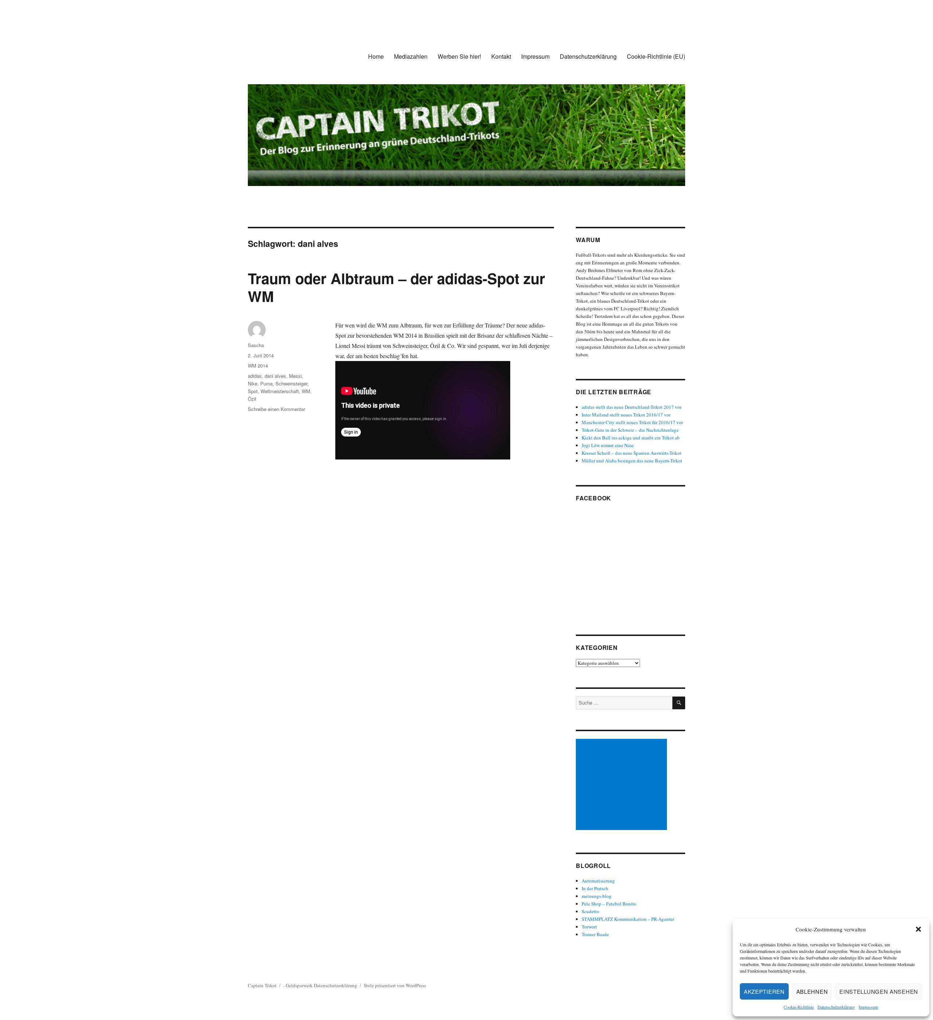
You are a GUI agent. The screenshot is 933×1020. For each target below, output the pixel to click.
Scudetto (590, 911)
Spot (253, 391)
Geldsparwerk (299, 985)
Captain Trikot (262, 985)
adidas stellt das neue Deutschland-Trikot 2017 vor (632, 407)
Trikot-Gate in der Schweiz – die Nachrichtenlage (630, 430)
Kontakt (501, 56)
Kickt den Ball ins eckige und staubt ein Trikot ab (631, 437)
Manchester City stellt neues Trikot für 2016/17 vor (632, 422)
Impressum (868, 1007)
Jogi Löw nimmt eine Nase (608, 445)
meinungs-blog (597, 896)
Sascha (256, 345)
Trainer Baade (595, 934)
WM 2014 (258, 365)
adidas (255, 375)
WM (306, 391)
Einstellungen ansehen (878, 991)
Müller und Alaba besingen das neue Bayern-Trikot (632, 460)
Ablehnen (812, 991)
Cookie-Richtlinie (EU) (656, 56)
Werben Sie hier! (459, 56)
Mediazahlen (411, 56)
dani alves (275, 375)
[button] (918, 929)
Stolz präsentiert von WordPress (395, 985)
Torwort (589, 926)
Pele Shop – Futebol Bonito (609, 903)
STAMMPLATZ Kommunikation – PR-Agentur (628, 919)
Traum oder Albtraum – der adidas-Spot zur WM (396, 287)
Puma (266, 383)
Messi (295, 375)
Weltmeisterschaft (280, 391)
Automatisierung (598, 880)
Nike (252, 383)
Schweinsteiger (291, 383)
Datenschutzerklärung (836, 1007)
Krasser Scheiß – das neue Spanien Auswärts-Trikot (632, 453)
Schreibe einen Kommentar (276, 409)
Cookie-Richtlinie (799, 1007)
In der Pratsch (595, 888)
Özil (252, 398)
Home (376, 56)
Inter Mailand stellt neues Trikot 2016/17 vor (626, 414)
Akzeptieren (764, 991)
